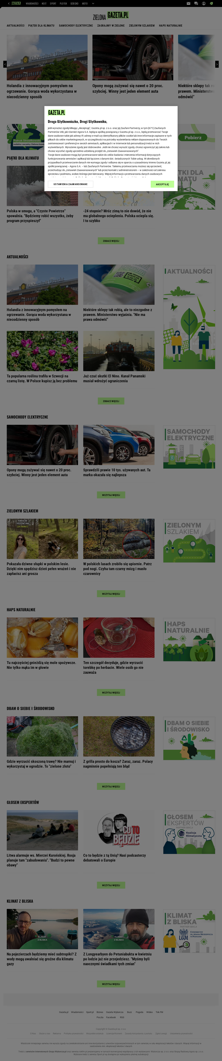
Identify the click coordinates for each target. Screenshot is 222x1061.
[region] (111, 148)
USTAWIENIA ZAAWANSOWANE (70, 184)
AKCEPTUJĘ (162, 184)
